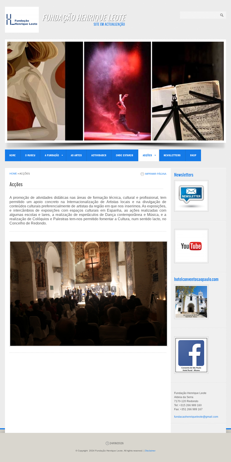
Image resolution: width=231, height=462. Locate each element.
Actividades (98, 155)
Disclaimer (150, 450)
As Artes (76, 155)
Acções (147, 155)
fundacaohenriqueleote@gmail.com (196, 416)
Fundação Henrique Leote (83, 17)
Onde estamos (124, 155)
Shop (193, 155)
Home (12, 155)
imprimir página (155, 173)
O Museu (30, 155)
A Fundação (52, 155)
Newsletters (172, 155)
